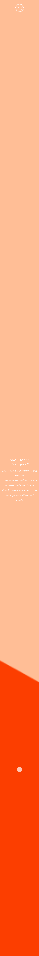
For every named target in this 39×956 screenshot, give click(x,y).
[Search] (37, 6)
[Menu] (2, 5)
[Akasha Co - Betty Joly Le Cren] (19, 7)
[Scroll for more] (19, 769)
